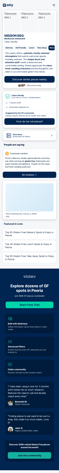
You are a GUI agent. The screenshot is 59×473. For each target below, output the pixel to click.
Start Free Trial (30, 305)
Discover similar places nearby (29, 79)
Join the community (29, 455)
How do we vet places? (29, 121)
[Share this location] (53, 5)
